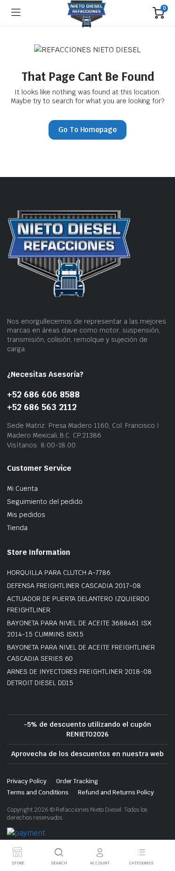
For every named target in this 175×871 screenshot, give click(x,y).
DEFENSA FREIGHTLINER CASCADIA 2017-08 (74, 585)
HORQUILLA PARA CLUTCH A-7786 (59, 572)
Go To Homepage (87, 129)
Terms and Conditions (38, 792)
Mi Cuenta (22, 488)
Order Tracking (77, 781)
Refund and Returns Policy (116, 792)
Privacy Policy (27, 781)
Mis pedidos (26, 514)
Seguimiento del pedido (45, 501)
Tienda (17, 528)
